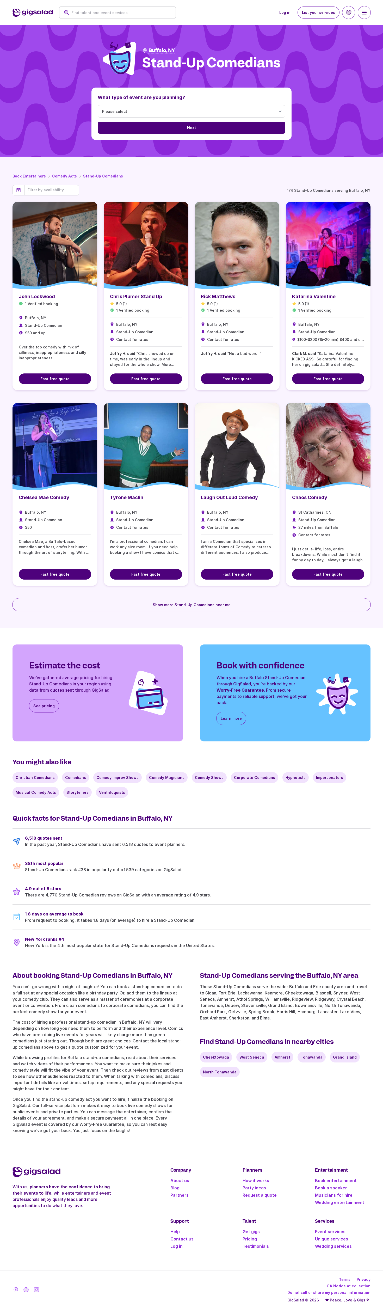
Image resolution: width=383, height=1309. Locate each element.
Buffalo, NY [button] (162, 50)
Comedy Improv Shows (117, 777)
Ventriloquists (112, 792)
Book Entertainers (29, 176)
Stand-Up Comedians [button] (211, 63)
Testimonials (256, 1246)
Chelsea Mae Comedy (44, 497)
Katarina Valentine (314, 296)
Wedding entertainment (339, 1202)
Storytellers (77, 792)
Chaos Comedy (309, 497)
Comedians (75, 777)
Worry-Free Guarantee (240, 690)
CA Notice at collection (348, 1286)
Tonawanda (312, 1057)
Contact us (182, 1239)
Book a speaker (331, 1187)
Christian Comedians (35, 777)
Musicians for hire (334, 1195)
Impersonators (329, 777)
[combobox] (120, 12)
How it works (256, 1180)
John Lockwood (37, 296)
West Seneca (251, 1057)
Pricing (250, 1239)
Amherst (282, 1057)
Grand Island (345, 1057)
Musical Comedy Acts (36, 792)
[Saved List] (348, 12)
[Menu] (364, 12)
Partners (179, 1195)
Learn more (231, 718)
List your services (318, 12)
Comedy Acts (64, 176)
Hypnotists (296, 777)
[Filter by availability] (51, 190)
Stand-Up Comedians (103, 176)
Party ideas (254, 1187)
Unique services (331, 1239)
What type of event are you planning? (141, 97)
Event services (330, 1231)
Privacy (363, 1279)
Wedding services (333, 1246)
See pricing (44, 706)
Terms (344, 1279)
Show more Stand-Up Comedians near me (192, 605)
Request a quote (260, 1195)
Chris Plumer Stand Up (136, 296)
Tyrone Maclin (126, 497)
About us (179, 1180)
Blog (175, 1187)
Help (175, 1231)
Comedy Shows (209, 777)
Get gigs (251, 1231)
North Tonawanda (220, 1072)
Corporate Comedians (254, 777)
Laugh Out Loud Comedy (229, 497)
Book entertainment (336, 1180)
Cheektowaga (216, 1057)
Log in (285, 12)
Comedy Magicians (166, 777)
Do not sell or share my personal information (328, 1292)
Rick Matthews (218, 296)
